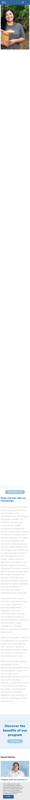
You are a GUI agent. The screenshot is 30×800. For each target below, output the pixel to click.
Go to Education (15, 492)
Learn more (15, 741)
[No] (28, 791)
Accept (8, 796)
